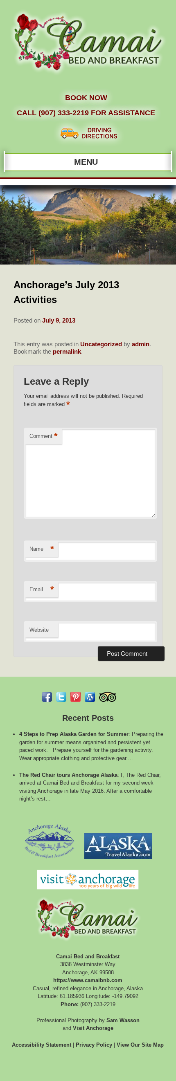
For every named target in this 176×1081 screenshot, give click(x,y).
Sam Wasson (123, 1020)
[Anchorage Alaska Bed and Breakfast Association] (49, 861)
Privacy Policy (94, 1045)
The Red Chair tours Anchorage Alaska (68, 775)
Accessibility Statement (41, 1045)
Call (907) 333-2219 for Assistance (86, 113)
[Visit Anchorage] (88, 892)
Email (41, 589)
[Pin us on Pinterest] (75, 697)
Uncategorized (101, 344)
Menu (86, 161)
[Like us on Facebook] (47, 697)
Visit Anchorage (93, 1028)
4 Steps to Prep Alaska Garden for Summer (74, 734)
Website (39, 630)
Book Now (86, 98)
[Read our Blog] (90, 697)
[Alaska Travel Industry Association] (118, 861)
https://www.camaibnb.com (87, 980)
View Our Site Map (140, 1045)
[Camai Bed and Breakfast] (88, 78)
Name (41, 549)
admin (140, 344)
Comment (43, 436)
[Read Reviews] (107, 697)
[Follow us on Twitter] (61, 697)
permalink (67, 351)
